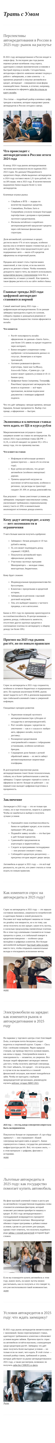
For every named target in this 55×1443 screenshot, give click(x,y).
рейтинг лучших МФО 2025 (25, 1083)
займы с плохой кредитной (21, 1232)
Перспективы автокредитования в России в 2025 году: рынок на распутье (27, 40)
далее (6, 990)
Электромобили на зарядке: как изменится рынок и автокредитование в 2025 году (26, 1019)
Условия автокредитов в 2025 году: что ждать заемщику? (27, 1315)
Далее (6, 1403)
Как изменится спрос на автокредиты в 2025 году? (24, 895)
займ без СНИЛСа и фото (25, 1365)
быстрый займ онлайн (37, 945)
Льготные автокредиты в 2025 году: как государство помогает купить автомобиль (27, 1184)
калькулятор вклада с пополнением (20, 275)
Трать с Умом (21, 14)
